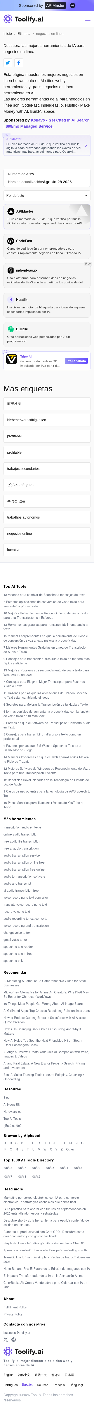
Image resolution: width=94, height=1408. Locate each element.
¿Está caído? (12, 1125)
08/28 (8, 1167)
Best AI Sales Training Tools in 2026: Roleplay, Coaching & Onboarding (44, 1076)
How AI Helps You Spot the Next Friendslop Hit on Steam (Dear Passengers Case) (42, 1042)
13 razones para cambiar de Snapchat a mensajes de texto (44, 594)
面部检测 (14, 404)
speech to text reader (18, 946)
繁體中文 (41, 1374)
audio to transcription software (24, 876)
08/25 (50, 1167)
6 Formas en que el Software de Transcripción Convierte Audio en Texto (47, 725)
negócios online (19, 533)
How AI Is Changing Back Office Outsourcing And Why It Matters (42, 1031)
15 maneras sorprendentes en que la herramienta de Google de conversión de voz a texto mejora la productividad (45, 638)
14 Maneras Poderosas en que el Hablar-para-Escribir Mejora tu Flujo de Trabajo (46, 759)
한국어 (55, 1374)
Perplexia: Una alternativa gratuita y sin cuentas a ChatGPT (44, 1243)
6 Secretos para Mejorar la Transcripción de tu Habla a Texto (45, 704)
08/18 (78, 1167)
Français (59, 1385)
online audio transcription (20, 834)
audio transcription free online (24, 869)
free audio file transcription (21, 841)
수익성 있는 (16, 501)
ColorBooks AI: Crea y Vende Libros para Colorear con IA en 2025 (45, 1284)
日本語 (69, 1374)
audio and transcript (17, 883)
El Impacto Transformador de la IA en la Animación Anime (43, 1275)
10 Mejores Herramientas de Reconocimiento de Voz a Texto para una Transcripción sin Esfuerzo (45, 615)
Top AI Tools (12, 1118)
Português (10, 1385)
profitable (14, 452)
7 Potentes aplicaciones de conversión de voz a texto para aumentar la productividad (43, 603)
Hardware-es (12, 1111)
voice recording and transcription (26, 925)
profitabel (14, 436)
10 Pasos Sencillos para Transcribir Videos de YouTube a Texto (43, 804)
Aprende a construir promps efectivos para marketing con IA (45, 1250)
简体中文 (24, 1374)
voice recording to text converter (25, 897)
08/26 (36, 1167)
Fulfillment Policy (15, 1307)
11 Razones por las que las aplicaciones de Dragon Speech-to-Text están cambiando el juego (45, 695)
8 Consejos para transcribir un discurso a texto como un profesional (42, 736)
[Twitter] (5, 1339)
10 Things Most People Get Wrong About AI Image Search (43, 1003)
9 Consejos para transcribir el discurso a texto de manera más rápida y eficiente (46, 661)
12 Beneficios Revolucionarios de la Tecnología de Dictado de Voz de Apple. (46, 782)
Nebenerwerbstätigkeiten (26, 420)
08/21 (64, 1167)
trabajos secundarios (23, 469)
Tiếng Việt (76, 1385)
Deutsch (42, 1385)
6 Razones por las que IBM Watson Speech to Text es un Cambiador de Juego (42, 747)
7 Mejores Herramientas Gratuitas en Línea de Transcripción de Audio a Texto (45, 649)
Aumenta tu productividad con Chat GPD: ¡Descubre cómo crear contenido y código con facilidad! (43, 1233)
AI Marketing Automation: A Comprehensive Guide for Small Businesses (44, 983)
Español (27, 1384)
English (8, 1374)
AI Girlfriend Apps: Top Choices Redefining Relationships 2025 (46, 1010)
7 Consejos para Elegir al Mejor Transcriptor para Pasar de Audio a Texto (44, 683)
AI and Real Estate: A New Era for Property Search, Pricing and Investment (44, 1065)
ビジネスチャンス (21, 485)
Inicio (7, 34)
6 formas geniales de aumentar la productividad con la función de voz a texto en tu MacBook (46, 713)
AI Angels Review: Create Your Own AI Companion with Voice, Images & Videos (46, 1054)
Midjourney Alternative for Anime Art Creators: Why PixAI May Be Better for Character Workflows (46, 994)
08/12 (36, 1176)
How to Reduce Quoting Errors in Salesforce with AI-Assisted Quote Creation (45, 1019)
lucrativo (13, 550)
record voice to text (16, 911)
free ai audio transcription (21, 848)
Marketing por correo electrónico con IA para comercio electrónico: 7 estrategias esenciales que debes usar (41, 1199)
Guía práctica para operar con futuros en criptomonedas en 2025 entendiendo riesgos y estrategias (44, 1211)
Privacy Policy (13, 1314)
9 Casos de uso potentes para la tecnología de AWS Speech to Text (47, 793)
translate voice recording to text (25, 904)
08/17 (8, 1176)
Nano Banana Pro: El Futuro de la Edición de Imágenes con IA (46, 1268)
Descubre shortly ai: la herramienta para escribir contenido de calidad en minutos (46, 1222)
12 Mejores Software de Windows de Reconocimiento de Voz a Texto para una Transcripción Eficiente (46, 770)
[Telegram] (13, 1339)
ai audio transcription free (21, 890)
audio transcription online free (24, 862)
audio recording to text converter (26, 918)
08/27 (22, 1167)
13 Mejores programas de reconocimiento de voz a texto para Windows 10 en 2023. (46, 672)
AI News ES (11, 1104)
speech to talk (13, 960)
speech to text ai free (18, 953)
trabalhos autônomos (23, 517)
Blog (6, 1097)
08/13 (22, 1176)
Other (70, 1149)
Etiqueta (23, 34)
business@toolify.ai (16, 1332)
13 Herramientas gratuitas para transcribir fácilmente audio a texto (45, 626)
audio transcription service (21, 855)
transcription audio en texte (22, 827)
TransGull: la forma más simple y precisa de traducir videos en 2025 (46, 1259)
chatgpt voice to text (17, 932)
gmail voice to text (15, 939)
